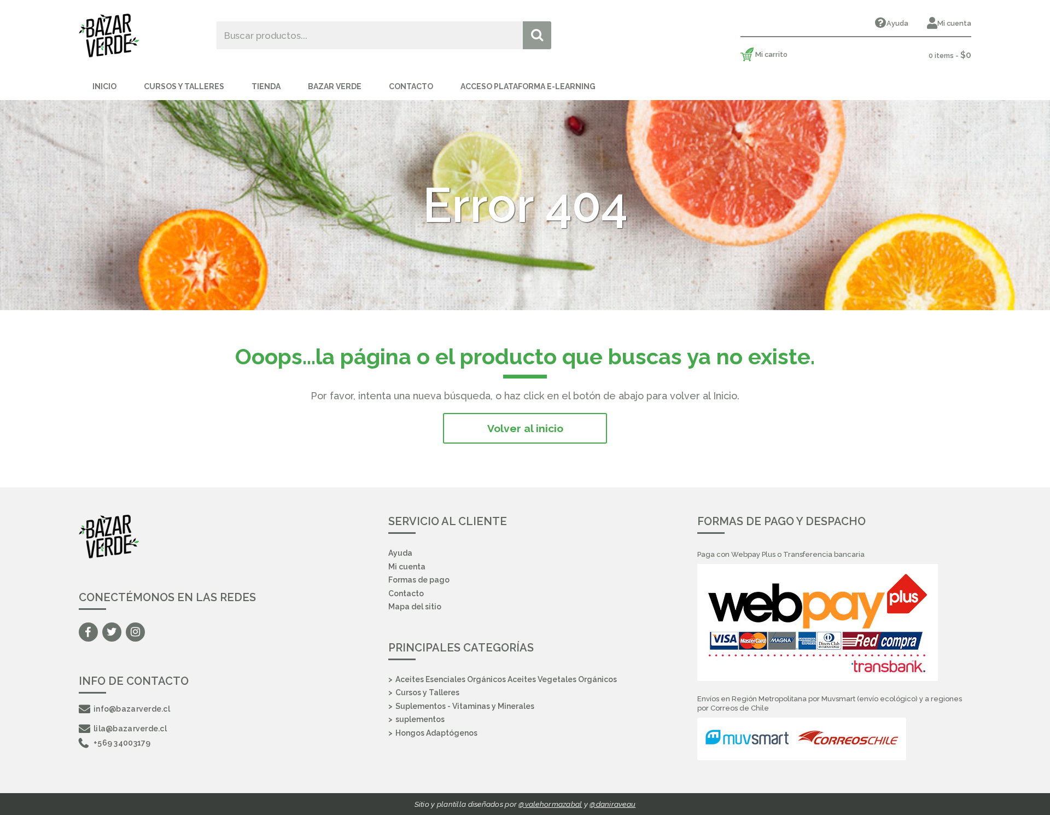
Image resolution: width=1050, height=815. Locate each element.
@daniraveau (612, 804)
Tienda (266, 86)
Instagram (135, 632)
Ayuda (897, 23)
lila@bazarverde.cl (130, 728)
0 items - (950, 55)
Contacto (411, 86)
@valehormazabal (550, 804)
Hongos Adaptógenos (436, 733)
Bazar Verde (334, 86)
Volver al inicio (525, 428)
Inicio (104, 86)
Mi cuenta (954, 23)
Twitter (111, 632)
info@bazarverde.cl (132, 709)
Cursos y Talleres (184, 86)
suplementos (420, 719)
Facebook (88, 632)
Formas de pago (419, 579)
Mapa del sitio (414, 606)
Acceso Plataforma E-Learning (528, 86)
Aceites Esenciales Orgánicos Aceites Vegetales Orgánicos (506, 679)
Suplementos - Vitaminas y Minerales (464, 706)
